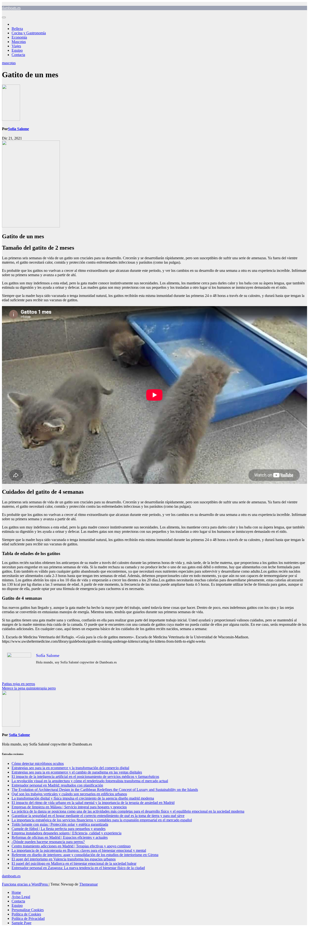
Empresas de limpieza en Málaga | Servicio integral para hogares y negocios (69, 807)
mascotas (9, 63)
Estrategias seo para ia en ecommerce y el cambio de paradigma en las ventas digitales (77, 772)
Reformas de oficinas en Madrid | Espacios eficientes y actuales (60, 837)
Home (16, 892)
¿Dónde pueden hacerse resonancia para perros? (48, 842)
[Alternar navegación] (4, 17)
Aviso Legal (21, 897)
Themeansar (88, 884)
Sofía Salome (18, 129)
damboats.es (11, 8)
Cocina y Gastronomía (29, 33)
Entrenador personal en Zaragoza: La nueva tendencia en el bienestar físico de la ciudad (78, 868)
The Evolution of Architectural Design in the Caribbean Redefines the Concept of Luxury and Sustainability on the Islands (105, 790)
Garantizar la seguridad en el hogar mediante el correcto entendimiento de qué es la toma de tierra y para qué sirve (98, 816)
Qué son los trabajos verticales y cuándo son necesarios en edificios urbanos (69, 794)
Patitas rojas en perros (18, 684)
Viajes (16, 46)
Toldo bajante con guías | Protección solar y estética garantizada (60, 824)
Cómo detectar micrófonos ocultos (38, 763)
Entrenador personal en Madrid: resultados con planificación (57, 785)
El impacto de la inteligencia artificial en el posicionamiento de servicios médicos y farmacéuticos (85, 776)
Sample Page (21, 923)
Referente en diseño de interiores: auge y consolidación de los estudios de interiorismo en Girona (85, 855)
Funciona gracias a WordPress (25, 884)
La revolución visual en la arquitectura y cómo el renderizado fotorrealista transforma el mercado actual (90, 781)
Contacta (18, 55)
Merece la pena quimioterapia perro (29, 688)
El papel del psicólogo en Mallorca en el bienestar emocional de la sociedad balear (74, 863)
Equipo (17, 50)
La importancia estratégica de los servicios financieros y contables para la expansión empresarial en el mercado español (102, 820)
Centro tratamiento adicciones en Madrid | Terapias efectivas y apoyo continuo (71, 846)
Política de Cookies (26, 914)
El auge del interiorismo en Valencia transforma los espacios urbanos (64, 859)
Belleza (17, 29)
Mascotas (19, 42)
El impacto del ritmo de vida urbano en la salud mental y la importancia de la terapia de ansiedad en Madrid (93, 803)
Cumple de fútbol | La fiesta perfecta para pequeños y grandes (58, 829)
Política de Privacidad (28, 918)
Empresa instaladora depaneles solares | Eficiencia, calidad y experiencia (66, 833)
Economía (19, 37)
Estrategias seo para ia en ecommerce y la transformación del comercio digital (70, 768)
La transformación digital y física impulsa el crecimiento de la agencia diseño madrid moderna (83, 798)
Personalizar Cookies (28, 910)
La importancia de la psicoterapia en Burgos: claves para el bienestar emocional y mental (79, 850)
